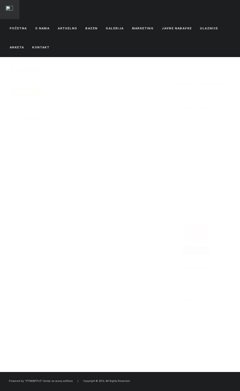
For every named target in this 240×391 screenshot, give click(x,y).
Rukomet (185, 350)
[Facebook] (213, 381)
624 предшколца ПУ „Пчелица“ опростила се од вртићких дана (201, 171)
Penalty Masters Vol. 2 (197, 131)
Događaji (185, 316)
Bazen (183, 308)
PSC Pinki (186, 342)
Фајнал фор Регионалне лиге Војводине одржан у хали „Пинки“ (200, 153)
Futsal (183, 325)
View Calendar (216, 284)
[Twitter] (221, 381)
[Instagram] (230, 381)
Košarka (184, 333)
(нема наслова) (191, 139)
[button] (144, 119)
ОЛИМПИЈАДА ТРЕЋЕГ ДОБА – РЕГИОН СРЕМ (199, 120)
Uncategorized (190, 358)
